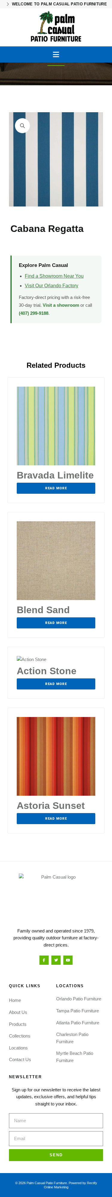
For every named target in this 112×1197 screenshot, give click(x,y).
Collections (19, 1035)
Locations (18, 1047)
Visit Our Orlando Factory (51, 285)
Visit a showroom (61, 305)
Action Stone (46, 671)
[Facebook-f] (44, 960)
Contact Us (20, 1059)
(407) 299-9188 (33, 313)
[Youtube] (68, 960)
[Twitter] (56, 960)
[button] (56, 54)
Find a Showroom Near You (54, 276)
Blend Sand (43, 609)
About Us (18, 1012)
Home (15, 1000)
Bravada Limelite (55, 475)
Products (18, 1024)
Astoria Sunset (51, 805)
